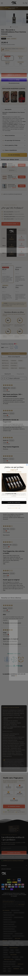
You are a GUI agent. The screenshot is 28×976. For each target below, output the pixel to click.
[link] (14, 482)
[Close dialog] (26, 464)
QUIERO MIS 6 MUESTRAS (14, 502)
